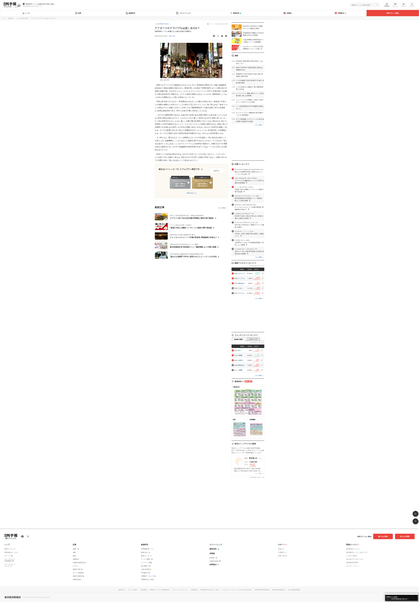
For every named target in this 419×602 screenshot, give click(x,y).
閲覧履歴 (386, 6)
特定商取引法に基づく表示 (209, 590)
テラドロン (241, 293)
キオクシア (241, 273)
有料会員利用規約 (278, 590)
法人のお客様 (405, 536)
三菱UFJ (240, 360)
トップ (27, 13)
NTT (239, 350)
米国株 (289, 13)
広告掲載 (144, 590)
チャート (395, 6)
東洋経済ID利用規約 (262, 590)
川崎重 (240, 355)
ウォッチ (403, 6)
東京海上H (241, 283)
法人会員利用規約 (294, 590)
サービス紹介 (132, 590)
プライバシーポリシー (180, 590)
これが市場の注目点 (22, 18)
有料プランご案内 (392, 13)
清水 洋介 (172, 36)
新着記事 (10, 18)
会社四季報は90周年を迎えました (33, 6)
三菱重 (240, 370)
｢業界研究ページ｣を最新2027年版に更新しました (41, 4)
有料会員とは (191, 193)
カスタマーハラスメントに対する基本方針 (237, 590)
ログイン (412, 6)
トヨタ (240, 288)
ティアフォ (241, 278)
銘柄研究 (132, 13)
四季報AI (341, 13)
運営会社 (122, 590)
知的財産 (194, 590)
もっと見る (222, 208)
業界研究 (236, 13)
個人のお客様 (383, 536)
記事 (79, 13)
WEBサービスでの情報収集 (159, 590)
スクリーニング (185, 13)
